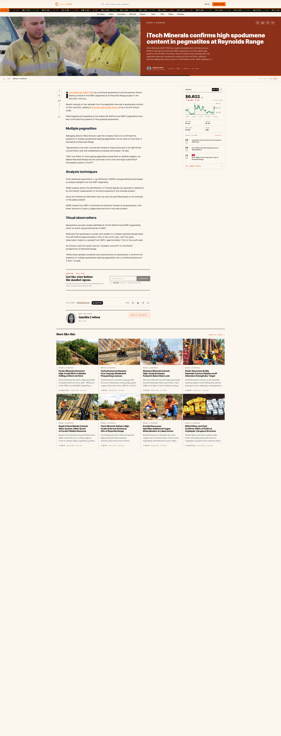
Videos (170, 14)
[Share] (59, 91)
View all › (218, 135)
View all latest (216, 335)
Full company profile (193, 166)
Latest (111, 14)
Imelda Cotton (158, 68)
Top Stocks (121, 14)
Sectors (142, 14)
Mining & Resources (83, 303)
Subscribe (143, 278)
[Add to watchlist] (220, 89)
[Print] (59, 95)
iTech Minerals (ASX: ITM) (81, 92)
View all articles (139, 315)
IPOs (162, 14)
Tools (153, 14)
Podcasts (180, 14)
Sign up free (219, 4)
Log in (206, 4)
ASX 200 (132, 14)
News (8, 78)
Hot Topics (101, 14)
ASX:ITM (98, 303)
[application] (203, 110)
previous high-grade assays (105, 107)
